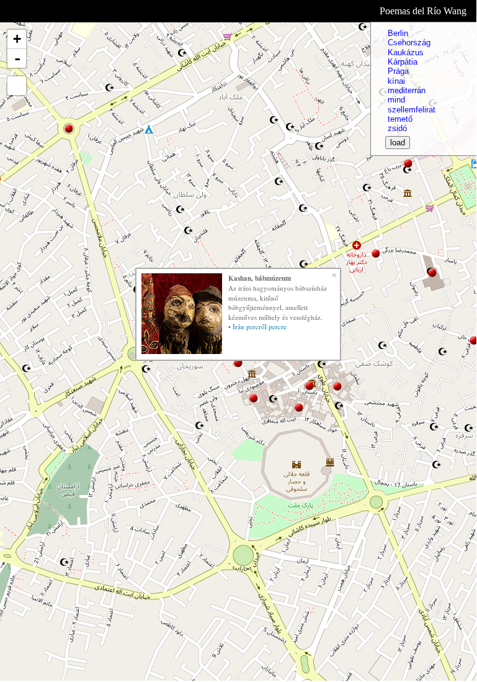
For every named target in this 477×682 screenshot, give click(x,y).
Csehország (409, 42)
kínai (396, 81)
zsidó (397, 128)
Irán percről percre (260, 326)
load (397, 142)
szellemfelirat (411, 109)
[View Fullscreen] (16, 85)
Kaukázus (406, 52)
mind (396, 99)
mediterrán (407, 90)
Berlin (398, 33)
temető (400, 119)
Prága (398, 71)
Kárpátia (402, 61)
